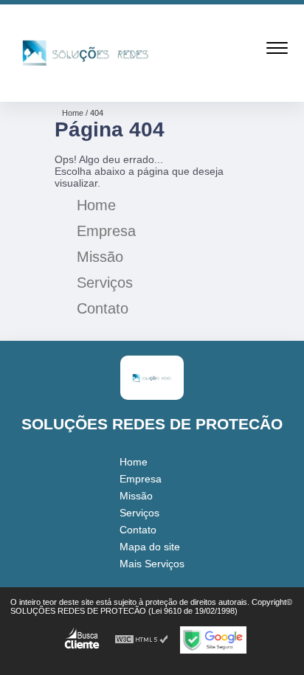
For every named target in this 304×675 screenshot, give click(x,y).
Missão (100, 257)
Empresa (106, 231)
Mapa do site (150, 547)
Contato (102, 308)
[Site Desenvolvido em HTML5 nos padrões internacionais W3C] (141, 639)
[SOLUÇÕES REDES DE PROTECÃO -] (85, 85)
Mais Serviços (152, 564)
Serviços (105, 282)
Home (96, 205)
